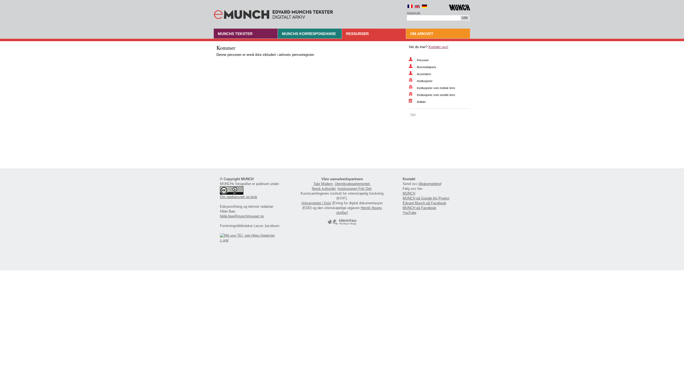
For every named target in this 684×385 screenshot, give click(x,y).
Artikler (421, 101)
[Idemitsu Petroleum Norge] (342, 224)
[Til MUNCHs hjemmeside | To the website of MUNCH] (459, 6)
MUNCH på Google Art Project (426, 198)
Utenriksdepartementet (352, 184)
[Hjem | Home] (273, 13)
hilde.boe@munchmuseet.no (242, 216)
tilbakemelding (429, 184)
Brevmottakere (426, 67)
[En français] (410, 6)
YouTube (409, 213)
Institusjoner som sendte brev (436, 95)
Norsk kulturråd (323, 189)
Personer (423, 60)
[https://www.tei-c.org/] (250, 240)
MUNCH (409, 193)
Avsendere (424, 74)
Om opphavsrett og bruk (238, 197)
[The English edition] (417, 6)
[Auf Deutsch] (424, 6)
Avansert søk (413, 12)
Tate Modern (323, 184)
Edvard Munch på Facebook (424, 203)
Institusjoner (425, 81)
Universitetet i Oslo (316, 203)
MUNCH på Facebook (419, 208)
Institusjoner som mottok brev (436, 88)
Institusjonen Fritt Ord (354, 189)
